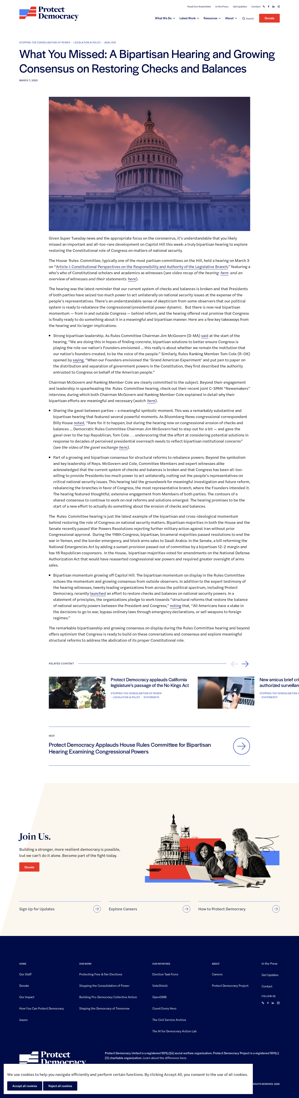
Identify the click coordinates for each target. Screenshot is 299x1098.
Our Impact (26, 997)
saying (78, 359)
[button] (248, 18)
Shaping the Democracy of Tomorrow (104, 1008)
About (229, 18)
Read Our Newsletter (199, 6)
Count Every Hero (164, 1008)
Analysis (110, 42)
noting (175, 605)
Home (22, 963)
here (183, 1058)
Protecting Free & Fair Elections (100, 974)
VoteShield (159, 985)
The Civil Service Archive (169, 1019)
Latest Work (187, 18)
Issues (23, 1019)
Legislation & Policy (87, 42)
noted (79, 422)
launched (98, 593)
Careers (217, 974)
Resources (210, 18)
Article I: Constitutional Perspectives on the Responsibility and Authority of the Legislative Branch (142, 266)
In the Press (222, 6)
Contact (255, 6)
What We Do (163, 18)
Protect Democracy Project (230, 985)
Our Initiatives (161, 963)
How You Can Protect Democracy (41, 1008)
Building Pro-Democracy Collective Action (108, 997)
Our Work (85, 963)
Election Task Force (165, 974)
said (204, 335)
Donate (269, 18)
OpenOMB (159, 997)
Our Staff (25, 974)
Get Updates (240, 6)
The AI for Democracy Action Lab (174, 1031)
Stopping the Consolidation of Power (44, 42)
